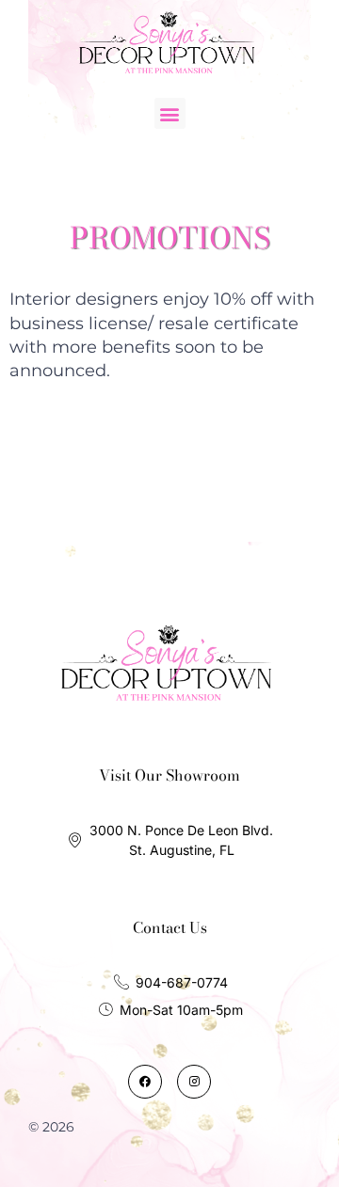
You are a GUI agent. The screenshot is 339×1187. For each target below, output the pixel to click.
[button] (170, 113)
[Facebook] (145, 1082)
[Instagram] (194, 1082)
